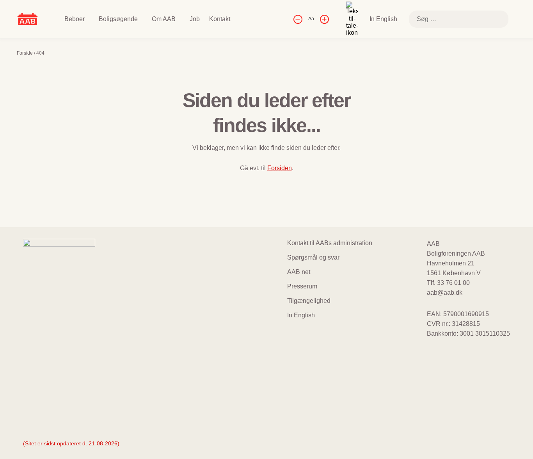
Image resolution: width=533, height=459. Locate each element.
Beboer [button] (74, 19)
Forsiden (279, 168)
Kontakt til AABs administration (329, 243)
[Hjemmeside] (27, 18)
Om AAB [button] (164, 19)
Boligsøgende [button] (118, 19)
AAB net (298, 272)
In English (383, 19)
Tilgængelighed (308, 300)
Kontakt (219, 19)
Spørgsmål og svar (313, 257)
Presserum (302, 286)
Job (195, 19)
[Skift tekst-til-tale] (352, 19)
